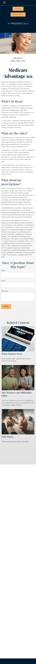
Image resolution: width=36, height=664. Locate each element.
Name (3, 270)
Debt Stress (7, 436)
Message (4, 291)
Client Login (18, 8)
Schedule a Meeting (18, 14)
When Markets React (12, 353)
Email (3, 281)
